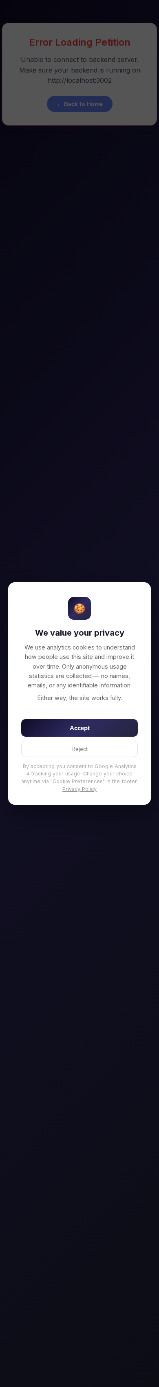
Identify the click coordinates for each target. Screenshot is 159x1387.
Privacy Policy (79, 789)
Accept (80, 727)
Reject (79, 749)
